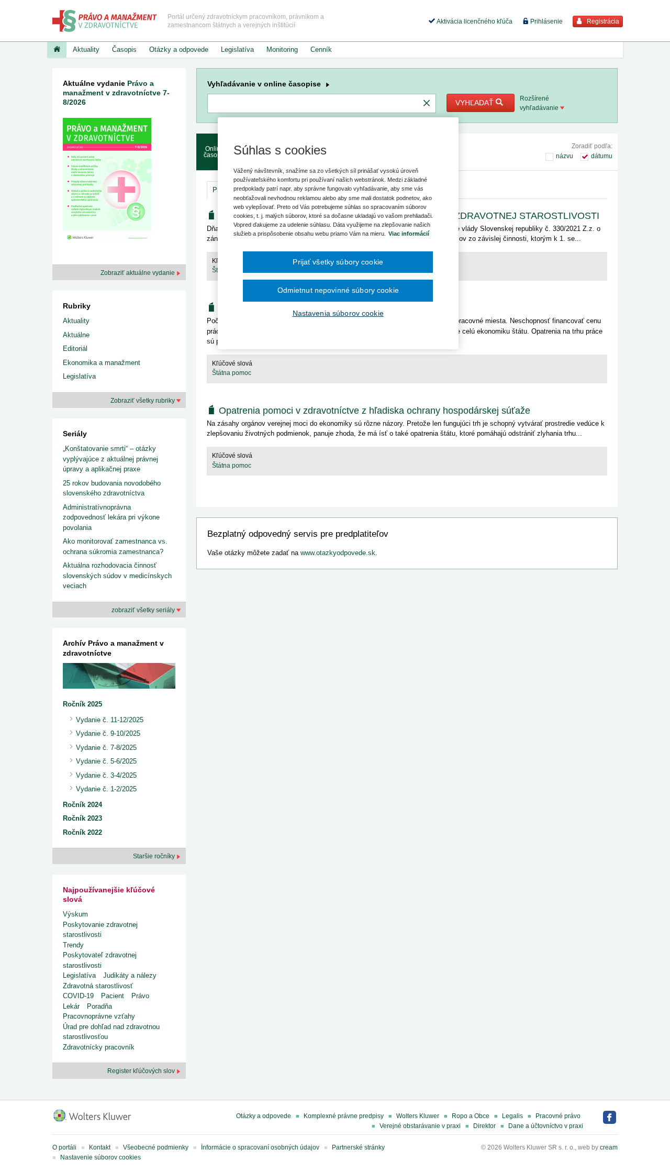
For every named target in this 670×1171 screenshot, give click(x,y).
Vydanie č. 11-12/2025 (109, 720)
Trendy (73, 945)
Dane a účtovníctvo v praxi (545, 1126)
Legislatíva (237, 49)
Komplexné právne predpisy (344, 1116)
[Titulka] (56, 50)
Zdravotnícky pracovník (99, 1047)
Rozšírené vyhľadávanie (540, 103)
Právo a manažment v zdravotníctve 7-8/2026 (116, 92)
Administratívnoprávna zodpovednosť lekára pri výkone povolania (111, 517)
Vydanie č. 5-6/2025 (106, 761)
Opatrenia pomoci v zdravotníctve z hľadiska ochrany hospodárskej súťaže (374, 410)
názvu (564, 156)
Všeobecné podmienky (155, 1147)
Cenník (321, 49)
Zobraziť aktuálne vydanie (138, 273)
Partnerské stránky (358, 1147)
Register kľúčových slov (141, 1071)
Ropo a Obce (470, 1116)
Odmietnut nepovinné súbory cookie (338, 290)
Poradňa (99, 1006)
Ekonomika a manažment (101, 363)
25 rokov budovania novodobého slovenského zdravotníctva (112, 488)
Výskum (75, 914)
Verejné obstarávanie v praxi (420, 1126)
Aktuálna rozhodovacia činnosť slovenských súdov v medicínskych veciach (117, 575)
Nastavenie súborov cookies (100, 1157)
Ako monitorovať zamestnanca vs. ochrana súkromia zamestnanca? (115, 546)
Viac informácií (408, 233)
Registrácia (602, 21)
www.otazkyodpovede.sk (337, 553)
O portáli (64, 1147)
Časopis (124, 49)
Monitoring (282, 49)
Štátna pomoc (231, 373)
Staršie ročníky (154, 856)
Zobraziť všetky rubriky (143, 400)
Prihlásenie (546, 21)
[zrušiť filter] (426, 103)
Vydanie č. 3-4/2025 (106, 775)
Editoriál (75, 348)
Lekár (71, 1006)
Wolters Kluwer (417, 1116)
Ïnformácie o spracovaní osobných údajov (260, 1147)
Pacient (112, 996)
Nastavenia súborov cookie (338, 313)
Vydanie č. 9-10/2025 (108, 733)
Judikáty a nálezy (130, 975)
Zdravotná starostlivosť (98, 986)
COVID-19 (78, 996)
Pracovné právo (557, 1116)
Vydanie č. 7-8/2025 (106, 748)
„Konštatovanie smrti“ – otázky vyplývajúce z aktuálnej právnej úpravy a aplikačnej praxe (110, 459)
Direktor (484, 1126)
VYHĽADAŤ (475, 102)
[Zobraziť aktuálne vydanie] (107, 182)
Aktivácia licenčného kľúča (473, 21)
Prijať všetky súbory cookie (338, 262)
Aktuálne (76, 335)
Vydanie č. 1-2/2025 (106, 789)
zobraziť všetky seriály (143, 610)
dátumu (601, 156)
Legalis (512, 1116)
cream (609, 1147)
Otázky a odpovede (178, 49)
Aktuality (86, 49)
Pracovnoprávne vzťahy (99, 1016)
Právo (140, 996)
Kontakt (99, 1147)
